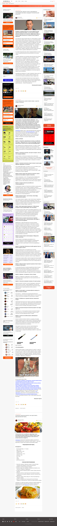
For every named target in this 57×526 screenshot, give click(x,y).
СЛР (20, 382)
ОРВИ (28, 381)
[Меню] (11, 1)
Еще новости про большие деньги (8, 358)
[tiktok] (11, 521)
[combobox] (5, 76)
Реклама (26, 1)
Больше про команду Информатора (49, 168)
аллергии (25, 385)
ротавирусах (28, 382)
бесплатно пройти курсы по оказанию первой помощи (26, 393)
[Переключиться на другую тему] (52, 1)
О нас (19, 521)
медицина (17, 408)
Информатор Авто (52, 521)
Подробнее (8, 195)
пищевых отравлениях (25, 387)
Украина (22, 1)
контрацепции (28, 380)
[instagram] (5, 521)
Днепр (16, 1)
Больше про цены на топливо (8, 243)
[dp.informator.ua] (6, 1)
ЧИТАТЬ (8, 335)
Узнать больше (8, 97)
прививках (23, 380)
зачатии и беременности (24, 384)
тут (19, 395)
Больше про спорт (49, 288)
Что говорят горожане (8, 63)
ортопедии (23, 382)
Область (19, 1)
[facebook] (2, 521)
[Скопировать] (41, 18)
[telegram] (7, 521)
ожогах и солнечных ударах (28, 389)
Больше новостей (49, 125)
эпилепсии (19, 380)
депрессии (36, 389)
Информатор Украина (41, 521)
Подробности (8, 22)
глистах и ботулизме (31, 385)
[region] (8, 78)
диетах (19, 387)
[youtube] (13, 521)
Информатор (17, 130)
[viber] (9, 521)
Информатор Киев (47, 521)
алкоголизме (24, 386)
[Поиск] (54, 1)
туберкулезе (20, 385)
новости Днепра (22, 408)
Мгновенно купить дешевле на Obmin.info (49, 143)
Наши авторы (23, 521)
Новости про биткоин (8, 264)
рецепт (23, 507)
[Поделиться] (39, 18)
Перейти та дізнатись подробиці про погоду (8, 80)
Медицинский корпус (30, 131)
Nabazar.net (27, 484)
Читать (8, 284)
